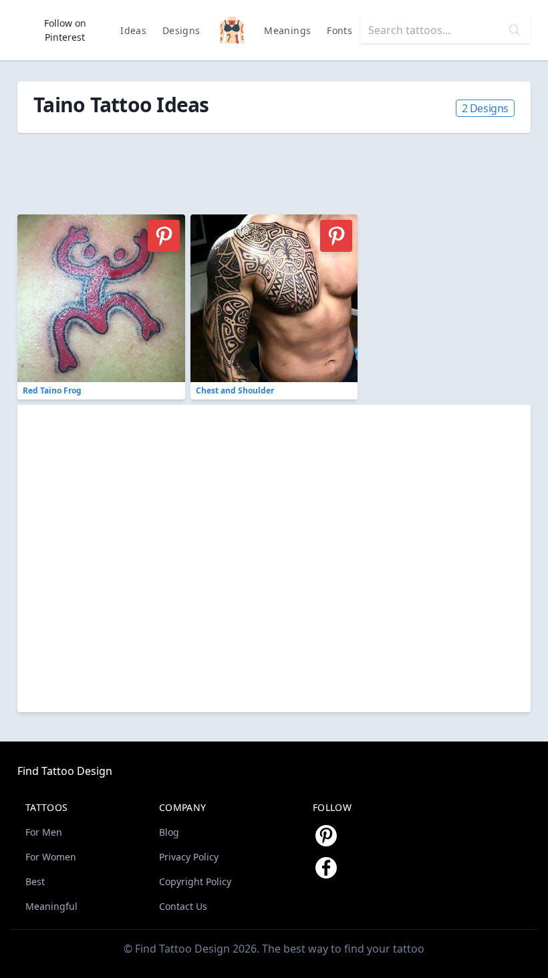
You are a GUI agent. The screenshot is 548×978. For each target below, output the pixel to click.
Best (35, 881)
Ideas (133, 30)
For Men (43, 832)
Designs (181, 30)
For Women (50, 856)
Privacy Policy (189, 856)
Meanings (287, 30)
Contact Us (183, 906)
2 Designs (485, 108)
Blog (169, 832)
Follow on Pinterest (65, 30)
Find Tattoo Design (64, 771)
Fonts (339, 30)
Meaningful (51, 906)
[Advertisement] (124, 166)
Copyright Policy (195, 881)
